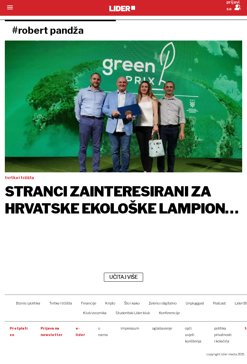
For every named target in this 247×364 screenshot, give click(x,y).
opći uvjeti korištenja (193, 334)
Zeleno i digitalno (163, 303)
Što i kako (132, 303)
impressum (130, 328)
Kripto (110, 303)
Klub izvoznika (94, 313)
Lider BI (241, 303)
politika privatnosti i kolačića (223, 334)
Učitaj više (123, 277)
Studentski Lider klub (132, 313)
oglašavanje (162, 328)
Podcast (219, 303)
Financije (88, 303)
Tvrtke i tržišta (60, 303)
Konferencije (169, 313)
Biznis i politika (28, 303)
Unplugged (195, 303)
